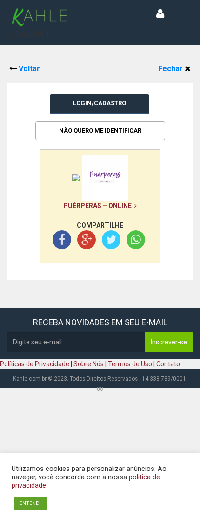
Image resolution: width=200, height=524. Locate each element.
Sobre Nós (88, 364)
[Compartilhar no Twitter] (111, 241)
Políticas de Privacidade (34, 364)
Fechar (171, 68)
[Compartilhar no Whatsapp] (136, 241)
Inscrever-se (169, 342)
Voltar (28, 68)
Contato (168, 364)
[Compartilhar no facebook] (62, 241)
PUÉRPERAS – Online (98, 205)
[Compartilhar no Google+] (86, 241)
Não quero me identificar (100, 130)
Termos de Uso (130, 364)
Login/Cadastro (99, 103)
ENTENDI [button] (30, 503)
